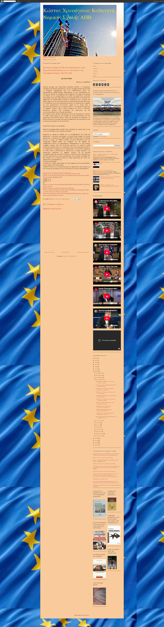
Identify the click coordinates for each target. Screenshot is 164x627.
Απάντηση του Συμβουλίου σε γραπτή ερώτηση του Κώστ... (105, 399)
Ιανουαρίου (99, 436)
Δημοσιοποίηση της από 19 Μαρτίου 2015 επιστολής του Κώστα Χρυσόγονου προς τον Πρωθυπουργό (106, 454)
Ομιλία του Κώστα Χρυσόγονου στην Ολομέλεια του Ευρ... (105, 403)
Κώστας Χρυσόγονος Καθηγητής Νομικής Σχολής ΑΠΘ (79, 13)
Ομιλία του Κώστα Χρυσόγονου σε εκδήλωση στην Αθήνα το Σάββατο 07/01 (105, 154)
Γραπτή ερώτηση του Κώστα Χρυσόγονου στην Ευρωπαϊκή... (106, 385)
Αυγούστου (99, 420)
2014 (96, 445)
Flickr (94, 76)
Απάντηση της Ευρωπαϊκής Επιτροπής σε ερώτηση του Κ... (106, 417)
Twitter (94, 66)
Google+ (95, 73)
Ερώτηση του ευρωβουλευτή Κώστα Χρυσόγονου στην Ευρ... (105, 389)
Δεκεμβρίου (99, 373)
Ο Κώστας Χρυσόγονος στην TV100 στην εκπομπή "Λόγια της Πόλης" (110, 177)
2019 (96, 369)
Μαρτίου (98, 431)
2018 (96, 371)
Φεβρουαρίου (99, 433)
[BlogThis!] (75, 199)
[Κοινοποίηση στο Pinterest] (80, 199)
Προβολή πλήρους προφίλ (49, 59)
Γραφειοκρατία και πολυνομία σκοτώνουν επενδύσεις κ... (103, 406)
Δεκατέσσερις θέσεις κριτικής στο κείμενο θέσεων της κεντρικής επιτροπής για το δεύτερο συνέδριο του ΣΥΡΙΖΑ (106, 467)
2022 (96, 362)
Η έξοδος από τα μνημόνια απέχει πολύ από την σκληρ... (105, 392)
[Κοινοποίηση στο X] (77, 199)
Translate (104, 136)
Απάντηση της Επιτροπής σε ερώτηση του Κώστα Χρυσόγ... (106, 396)
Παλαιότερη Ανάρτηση (83, 252)
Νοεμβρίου (99, 375)
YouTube (95, 71)
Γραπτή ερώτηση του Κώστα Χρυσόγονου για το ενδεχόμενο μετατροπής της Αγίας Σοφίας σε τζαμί (106, 482)
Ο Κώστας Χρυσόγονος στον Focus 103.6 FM (110, 162)
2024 (96, 358)
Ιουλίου (98, 422)
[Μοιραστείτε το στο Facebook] (79, 199)
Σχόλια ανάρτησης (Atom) (69, 256)
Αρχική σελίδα (65, 252)
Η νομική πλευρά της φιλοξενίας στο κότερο (104, 471)
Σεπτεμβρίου (99, 379)
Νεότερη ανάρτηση (49, 252)
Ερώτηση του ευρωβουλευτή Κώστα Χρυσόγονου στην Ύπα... (105, 413)
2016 (96, 440)
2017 (96, 438)
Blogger (87, 615)
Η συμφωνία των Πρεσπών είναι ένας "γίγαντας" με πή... (105, 382)
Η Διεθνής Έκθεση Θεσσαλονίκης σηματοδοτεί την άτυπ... (104, 410)
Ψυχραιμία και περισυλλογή (100, 479)
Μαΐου (98, 427)
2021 (96, 364)
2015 (96, 443)
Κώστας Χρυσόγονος (50, 57)
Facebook (95, 68)
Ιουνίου (98, 425)
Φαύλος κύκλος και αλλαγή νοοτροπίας (103, 170)
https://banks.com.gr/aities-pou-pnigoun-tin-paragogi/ (59, 188)
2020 (96, 367)
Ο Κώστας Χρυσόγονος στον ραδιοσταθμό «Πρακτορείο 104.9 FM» (109, 185)
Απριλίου (98, 429)
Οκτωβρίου (99, 377)
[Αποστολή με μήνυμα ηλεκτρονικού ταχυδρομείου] (74, 199)
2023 (96, 360)
